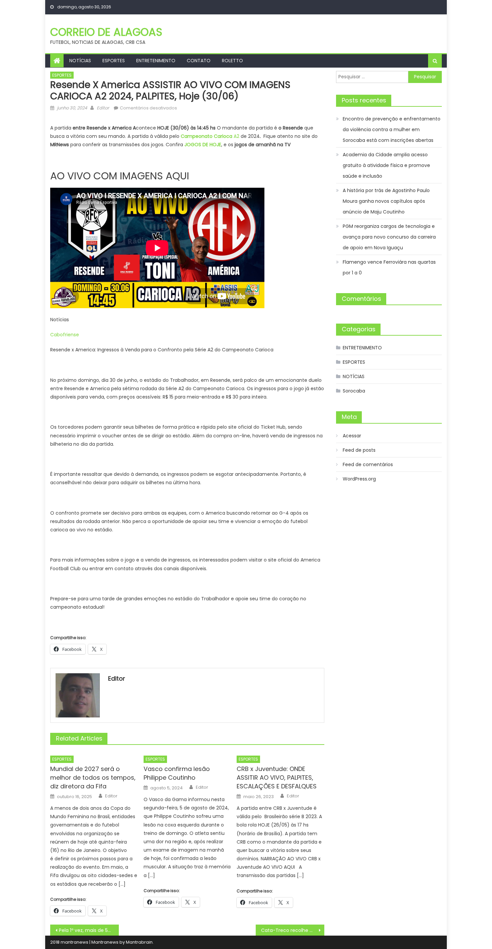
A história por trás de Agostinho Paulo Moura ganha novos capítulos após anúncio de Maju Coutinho (386, 201)
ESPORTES (113, 60)
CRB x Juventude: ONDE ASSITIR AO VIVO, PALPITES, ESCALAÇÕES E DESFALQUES (277, 777)
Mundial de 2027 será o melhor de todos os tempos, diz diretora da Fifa (93, 777)
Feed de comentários (368, 464)
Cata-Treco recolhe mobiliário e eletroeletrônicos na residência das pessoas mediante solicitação (292, 930)
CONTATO (199, 60)
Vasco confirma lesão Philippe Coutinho (177, 773)
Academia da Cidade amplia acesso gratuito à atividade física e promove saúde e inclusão (386, 165)
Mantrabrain (139, 942)
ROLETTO (232, 60)
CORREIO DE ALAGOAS (106, 31)
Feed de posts (359, 450)
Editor (103, 108)
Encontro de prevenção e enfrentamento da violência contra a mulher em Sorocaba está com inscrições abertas (391, 129)
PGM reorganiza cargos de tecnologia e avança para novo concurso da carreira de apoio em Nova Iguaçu (389, 237)
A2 (211, 136)
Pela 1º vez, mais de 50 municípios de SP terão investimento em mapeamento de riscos (89, 930)
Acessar (352, 435)
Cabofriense (64, 334)
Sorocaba (354, 390)
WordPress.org (359, 479)
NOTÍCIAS (80, 60)
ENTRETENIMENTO (155, 60)
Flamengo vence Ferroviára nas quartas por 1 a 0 (389, 267)
